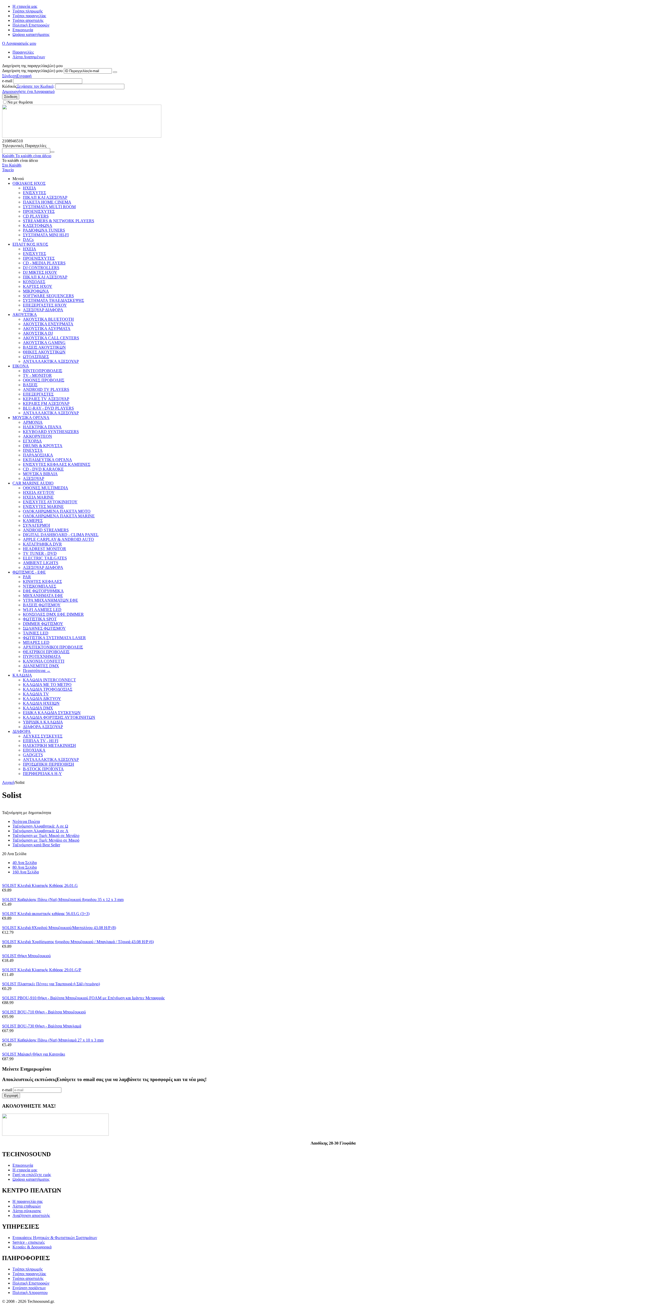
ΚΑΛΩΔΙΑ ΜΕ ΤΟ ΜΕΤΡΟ (47, 684)
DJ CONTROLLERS (41, 267)
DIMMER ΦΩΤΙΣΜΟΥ (43, 623)
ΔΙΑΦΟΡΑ (21, 731)
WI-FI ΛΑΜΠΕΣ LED (42, 609)
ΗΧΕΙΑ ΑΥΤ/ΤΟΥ (39, 492)
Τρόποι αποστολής (27, 20)
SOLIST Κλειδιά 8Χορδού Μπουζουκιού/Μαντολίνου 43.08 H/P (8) (59, 927)
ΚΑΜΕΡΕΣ (33, 520)
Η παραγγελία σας (27, 1201)
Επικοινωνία (22, 30)
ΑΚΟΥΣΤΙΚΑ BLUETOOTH (48, 319)
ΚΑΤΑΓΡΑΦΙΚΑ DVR (42, 544)
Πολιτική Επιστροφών (30, 25)
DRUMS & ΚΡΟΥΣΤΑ (42, 445)
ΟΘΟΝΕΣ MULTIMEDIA (45, 488)
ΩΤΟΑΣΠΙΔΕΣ (36, 356)
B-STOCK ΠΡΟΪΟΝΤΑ (43, 769)
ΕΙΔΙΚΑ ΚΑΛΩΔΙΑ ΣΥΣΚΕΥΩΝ (52, 712)
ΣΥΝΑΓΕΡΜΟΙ (36, 525)
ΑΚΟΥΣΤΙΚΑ (24, 314)
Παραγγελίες (23, 52)
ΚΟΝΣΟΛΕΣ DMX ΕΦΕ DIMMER (53, 614)
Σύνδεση (9, 76)
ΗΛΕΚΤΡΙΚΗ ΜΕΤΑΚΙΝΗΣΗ (49, 745)
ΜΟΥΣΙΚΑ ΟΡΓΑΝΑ (30, 417)
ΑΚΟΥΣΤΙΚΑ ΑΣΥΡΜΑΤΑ (47, 328)
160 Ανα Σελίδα (25, 872)
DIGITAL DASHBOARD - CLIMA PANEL (61, 534)
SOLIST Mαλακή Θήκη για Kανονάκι (33, 1054)
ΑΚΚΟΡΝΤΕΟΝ (37, 436)
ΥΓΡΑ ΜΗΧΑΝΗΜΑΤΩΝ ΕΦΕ (50, 600)
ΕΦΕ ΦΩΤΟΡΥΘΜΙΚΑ (43, 591)
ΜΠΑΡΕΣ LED (36, 642)
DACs (28, 239)
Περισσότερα (36, 670)
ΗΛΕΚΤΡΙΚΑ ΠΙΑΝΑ (42, 427)
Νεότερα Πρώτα (26, 821)
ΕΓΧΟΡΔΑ (32, 441)
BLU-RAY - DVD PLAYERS (48, 408)
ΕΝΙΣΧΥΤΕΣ (34, 193)
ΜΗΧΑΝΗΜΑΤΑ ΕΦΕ (43, 595)
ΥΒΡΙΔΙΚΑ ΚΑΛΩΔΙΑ (43, 722)
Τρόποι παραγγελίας (29, 16)
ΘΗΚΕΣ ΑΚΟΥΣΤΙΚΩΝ (44, 352)
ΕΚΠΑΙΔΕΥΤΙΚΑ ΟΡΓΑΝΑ (47, 460)
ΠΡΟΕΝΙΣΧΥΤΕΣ (39, 211)
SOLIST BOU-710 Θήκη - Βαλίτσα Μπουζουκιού (44, 1012)
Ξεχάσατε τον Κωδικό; (35, 86)
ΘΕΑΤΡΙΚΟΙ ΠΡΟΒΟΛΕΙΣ (46, 652)
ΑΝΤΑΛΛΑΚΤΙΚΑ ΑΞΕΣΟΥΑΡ (51, 361)
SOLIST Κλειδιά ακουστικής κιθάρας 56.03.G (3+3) (45, 913)
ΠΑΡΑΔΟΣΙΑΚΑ (38, 455)
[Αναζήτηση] (52, 152)
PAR (27, 577)
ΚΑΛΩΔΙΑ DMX (38, 708)
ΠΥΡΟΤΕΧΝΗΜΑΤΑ (42, 656)
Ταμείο (8, 170)
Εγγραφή (24, 76)
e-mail (7, 81)
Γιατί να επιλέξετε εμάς (31, 1174)
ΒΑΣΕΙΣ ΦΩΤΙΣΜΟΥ (42, 605)
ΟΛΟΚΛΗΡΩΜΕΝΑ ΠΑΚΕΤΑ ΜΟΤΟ (57, 511)
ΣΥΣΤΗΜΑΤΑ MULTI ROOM (49, 207)
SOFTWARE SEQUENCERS (48, 296)
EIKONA (20, 366)
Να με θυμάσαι (20, 102)
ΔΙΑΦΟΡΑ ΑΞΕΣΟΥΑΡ (43, 727)
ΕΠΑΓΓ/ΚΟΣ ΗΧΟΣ (30, 244)
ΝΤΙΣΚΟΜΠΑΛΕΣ (39, 586)
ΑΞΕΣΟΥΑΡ (33, 478)
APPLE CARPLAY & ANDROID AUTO (58, 539)
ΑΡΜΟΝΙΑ (33, 422)
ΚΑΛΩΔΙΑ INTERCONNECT (49, 680)
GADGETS (33, 755)
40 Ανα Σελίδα (24, 862)
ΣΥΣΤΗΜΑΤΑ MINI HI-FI (46, 235)
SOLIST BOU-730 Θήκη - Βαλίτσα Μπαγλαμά (41, 1026)
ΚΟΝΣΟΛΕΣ (34, 282)
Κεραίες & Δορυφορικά (32, 1247)
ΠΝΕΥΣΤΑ (33, 450)
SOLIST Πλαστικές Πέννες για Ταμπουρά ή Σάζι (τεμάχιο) (51, 984)
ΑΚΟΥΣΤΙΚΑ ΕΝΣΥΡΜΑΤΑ (48, 324)
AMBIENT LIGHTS (40, 563)
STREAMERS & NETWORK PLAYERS (58, 221)
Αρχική (8, 782)
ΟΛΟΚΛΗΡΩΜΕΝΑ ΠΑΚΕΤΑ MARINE (59, 516)
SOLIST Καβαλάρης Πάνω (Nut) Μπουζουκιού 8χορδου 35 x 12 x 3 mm (63, 899)
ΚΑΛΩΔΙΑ (22, 675)
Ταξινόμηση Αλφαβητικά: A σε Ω (40, 826)
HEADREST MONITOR (44, 549)
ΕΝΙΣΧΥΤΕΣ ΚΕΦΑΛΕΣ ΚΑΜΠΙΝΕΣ (56, 464)
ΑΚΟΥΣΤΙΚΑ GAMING (44, 342)
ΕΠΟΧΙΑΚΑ (34, 750)
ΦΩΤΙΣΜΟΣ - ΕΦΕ (29, 572)
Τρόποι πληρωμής (27, 11)
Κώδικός (9, 86)
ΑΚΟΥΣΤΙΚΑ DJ (38, 333)
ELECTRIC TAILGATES (45, 558)
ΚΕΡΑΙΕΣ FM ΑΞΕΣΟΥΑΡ (46, 403)
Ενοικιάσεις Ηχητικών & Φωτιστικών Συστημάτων (54, 1237)
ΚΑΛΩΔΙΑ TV (36, 694)
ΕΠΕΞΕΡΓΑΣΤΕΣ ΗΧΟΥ (45, 305)
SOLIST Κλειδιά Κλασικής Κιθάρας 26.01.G (40, 885)
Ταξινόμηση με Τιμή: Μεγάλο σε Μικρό (45, 840)
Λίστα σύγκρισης (26, 1211)
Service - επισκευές (28, 1242)
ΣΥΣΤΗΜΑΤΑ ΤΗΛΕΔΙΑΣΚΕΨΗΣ (53, 300)
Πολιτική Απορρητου (30, 1292)
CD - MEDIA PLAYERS (44, 263)
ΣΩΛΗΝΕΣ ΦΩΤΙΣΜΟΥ (44, 628)
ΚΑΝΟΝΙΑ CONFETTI (43, 661)
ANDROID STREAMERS (46, 530)
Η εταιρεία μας (24, 6)
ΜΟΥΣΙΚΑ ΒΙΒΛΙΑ (40, 474)
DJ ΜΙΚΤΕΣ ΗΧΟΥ (40, 272)
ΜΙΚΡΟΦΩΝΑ (36, 291)
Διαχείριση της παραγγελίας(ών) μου (32, 70)
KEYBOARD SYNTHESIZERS (51, 431)
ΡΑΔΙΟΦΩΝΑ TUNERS (44, 230)
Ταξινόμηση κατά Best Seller (36, 845)
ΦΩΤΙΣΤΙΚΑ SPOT (40, 619)
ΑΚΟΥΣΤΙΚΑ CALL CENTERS (51, 338)
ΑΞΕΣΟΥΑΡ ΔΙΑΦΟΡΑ (43, 310)
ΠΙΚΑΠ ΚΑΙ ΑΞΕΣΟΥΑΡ (45, 197)
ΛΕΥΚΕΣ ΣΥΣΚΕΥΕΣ (42, 736)
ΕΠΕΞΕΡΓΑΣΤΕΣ (38, 394)
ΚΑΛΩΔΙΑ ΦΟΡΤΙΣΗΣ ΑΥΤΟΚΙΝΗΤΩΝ (59, 717)
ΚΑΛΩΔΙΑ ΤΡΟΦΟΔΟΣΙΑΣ (47, 689)
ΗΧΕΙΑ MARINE (38, 497)
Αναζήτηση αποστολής (31, 1215)
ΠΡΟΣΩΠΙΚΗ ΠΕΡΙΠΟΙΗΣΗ (48, 764)
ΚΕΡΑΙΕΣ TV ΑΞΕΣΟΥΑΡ (46, 399)
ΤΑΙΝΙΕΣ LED (35, 633)
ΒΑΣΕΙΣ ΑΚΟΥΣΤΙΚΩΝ (44, 347)
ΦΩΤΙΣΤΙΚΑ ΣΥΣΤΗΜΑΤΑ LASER (54, 638)
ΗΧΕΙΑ (29, 188)
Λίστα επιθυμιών (26, 1206)
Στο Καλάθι (11, 165)
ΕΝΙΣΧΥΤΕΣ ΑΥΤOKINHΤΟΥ (50, 502)
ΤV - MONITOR (37, 375)
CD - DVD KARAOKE (43, 469)
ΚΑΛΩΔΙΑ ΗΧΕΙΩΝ (41, 703)
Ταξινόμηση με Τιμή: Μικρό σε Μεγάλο (45, 835)
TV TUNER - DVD (40, 553)
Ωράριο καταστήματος (30, 34)
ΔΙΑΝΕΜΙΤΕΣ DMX (41, 666)
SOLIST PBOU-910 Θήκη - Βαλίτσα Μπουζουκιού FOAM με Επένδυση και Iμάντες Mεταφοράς (83, 998)
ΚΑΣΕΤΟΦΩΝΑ (37, 225)
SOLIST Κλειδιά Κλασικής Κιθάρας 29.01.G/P (41, 970)
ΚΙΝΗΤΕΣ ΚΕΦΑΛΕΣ (42, 581)
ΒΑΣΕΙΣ (30, 385)
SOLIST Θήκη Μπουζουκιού (26, 956)
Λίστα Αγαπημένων (28, 57)
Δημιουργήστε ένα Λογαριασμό (28, 91)
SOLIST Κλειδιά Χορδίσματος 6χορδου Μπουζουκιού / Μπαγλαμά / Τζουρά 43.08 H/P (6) (78, 941)
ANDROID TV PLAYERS (46, 389)
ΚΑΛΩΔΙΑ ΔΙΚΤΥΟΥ (42, 698)
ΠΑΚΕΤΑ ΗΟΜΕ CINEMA (47, 202)
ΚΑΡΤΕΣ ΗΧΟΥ (37, 286)
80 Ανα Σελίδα (24, 867)
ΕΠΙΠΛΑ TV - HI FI (40, 741)
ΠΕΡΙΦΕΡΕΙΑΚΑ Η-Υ (42, 773)
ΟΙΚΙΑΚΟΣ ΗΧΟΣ (29, 183)
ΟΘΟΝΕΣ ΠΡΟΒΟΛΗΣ (43, 380)
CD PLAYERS (36, 216)
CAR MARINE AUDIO (33, 483)
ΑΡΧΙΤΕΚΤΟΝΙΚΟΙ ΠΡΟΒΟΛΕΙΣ (53, 647)
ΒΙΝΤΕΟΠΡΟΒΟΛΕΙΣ (42, 371)
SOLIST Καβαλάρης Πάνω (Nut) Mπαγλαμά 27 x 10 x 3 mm (53, 1040)
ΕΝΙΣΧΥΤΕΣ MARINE (43, 506)
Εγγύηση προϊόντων (29, 1288)
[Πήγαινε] (115, 72)
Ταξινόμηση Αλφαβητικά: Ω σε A (40, 831)
